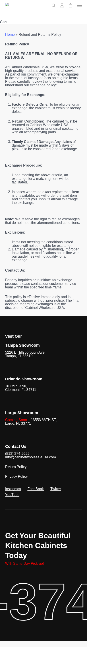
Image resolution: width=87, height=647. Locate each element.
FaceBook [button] (35, 489)
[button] (79, 5)
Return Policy (16, 467)
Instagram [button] (13, 489)
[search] (53, 5)
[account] (62, 5)
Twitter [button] (55, 489)
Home (10, 34)
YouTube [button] (12, 495)
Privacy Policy (16, 476)
